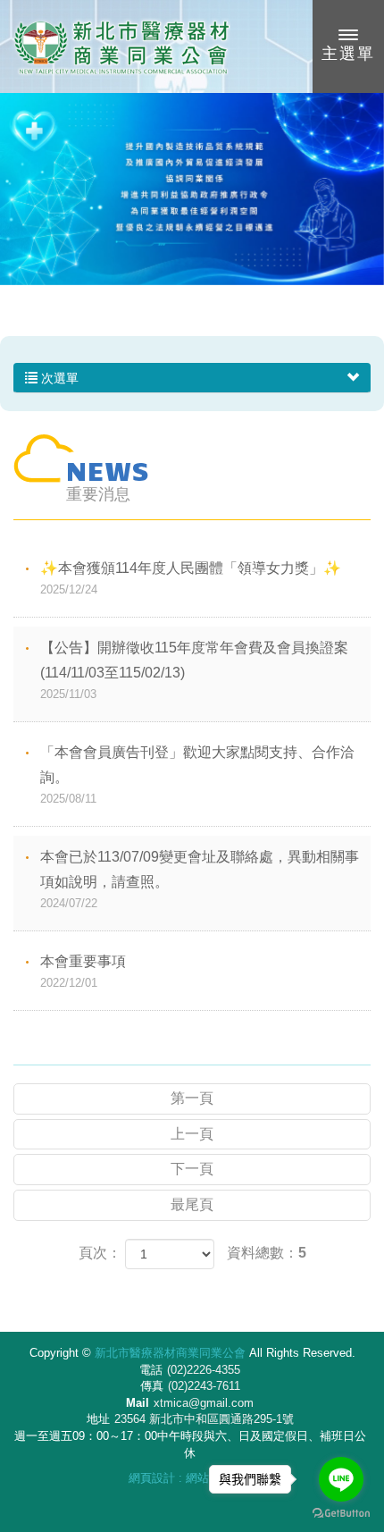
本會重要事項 (83, 971)
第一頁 (192, 1098)
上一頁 (192, 1133)
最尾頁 (192, 1204)
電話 (151, 1369)
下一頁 (192, 1168)
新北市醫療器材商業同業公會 (120, 46)
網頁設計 (152, 1478)
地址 (98, 1419)
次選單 (58, 378)
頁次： (100, 1252)
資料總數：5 (266, 1252)
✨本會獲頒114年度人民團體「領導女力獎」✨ (190, 578)
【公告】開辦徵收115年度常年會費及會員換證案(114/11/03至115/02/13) (194, 670)
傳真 (151, 1386)
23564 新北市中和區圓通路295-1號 (204, 1419)
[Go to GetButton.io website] (341, 1513)
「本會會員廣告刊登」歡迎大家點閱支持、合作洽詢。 (197, 775)
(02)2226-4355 (203, 1369)
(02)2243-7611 (204, 1386)
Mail (137, 1403)
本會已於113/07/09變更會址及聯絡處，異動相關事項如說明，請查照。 (199, 879)
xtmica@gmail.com (204, 1403)
